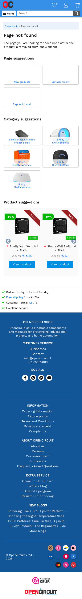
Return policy (38, 416)
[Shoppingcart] (74, 5)
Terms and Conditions (38, 421)
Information (37, 405)
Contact (38, 354)
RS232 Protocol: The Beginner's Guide (38, 526)
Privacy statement (37, 426)
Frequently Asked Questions (38, 466)
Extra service (37, 475)
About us (37, 446)
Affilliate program (37, 491)
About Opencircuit (38, 440)
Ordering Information (38, 411)
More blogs (37, 531)
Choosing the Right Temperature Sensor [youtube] (38, 516)
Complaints (37, 431)
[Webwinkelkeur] (41, 581)
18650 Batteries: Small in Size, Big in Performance (38, 521)
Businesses (38, 349)
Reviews (38, 451)
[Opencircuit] (41, 592)
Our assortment (38, 456)
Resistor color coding (38, 496)
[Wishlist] (51, 5)
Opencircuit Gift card (37, 481)
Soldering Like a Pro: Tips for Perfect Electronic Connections (38, 511)
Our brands (37, 461)
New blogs (38, 505)
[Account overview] (62, 5)
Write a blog (38, 486)
